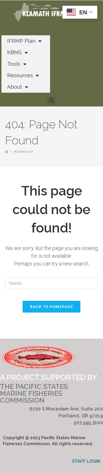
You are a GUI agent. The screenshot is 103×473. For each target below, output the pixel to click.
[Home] (6, 151)
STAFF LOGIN (86, 461)
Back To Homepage (51, 307)
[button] (51, 100)
